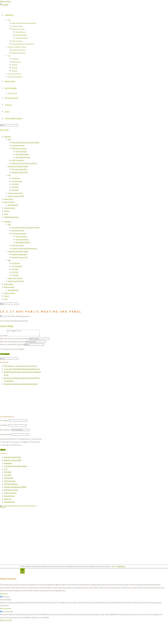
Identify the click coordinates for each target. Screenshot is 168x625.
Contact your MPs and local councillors (24, 163)
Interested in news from (8, 439)
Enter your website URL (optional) (12, 344)
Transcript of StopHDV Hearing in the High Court (22, 369)
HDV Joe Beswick (21, 151)
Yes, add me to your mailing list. (13, 349)
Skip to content (5, 1)
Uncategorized (9, 502)
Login (6, 214)
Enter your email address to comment (13, 342)
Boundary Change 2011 (12, 457)
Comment (3, 336)
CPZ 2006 (15, 190)
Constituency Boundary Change (18, 166)
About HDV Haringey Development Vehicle (25, 142)
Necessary (6, 597)
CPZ (9, 175)
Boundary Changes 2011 (20, 172)
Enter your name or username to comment (15, 339)
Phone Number (5, 434)
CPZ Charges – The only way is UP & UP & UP (20, 366)
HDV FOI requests (18, 160)
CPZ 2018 (15, 184)
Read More (121, 566)
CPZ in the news (17, 181)
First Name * (4, 420)
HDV (9, 139)
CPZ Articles (16, 178)
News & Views (8, 199)
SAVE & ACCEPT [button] (6, 620)
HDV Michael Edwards (23, 157)
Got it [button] (113, 566)
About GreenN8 (9, 202)
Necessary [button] (4, 594)
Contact (6, 211)
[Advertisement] (21, 400)
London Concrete (10, 493)
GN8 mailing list (13, 205)
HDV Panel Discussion (19, 148)
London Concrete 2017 (15, 193)
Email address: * (5, 430)
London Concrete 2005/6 (16, 196)
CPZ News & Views (11, 484)
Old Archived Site (9, 208)
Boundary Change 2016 (19, 169)
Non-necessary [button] (5, 608)
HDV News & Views (18, 145)
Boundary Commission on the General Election (21, 384)
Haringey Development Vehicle (15, 487)
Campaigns (7, 136)
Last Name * (4, 425)
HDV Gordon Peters (22, 154)
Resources (8, 499)
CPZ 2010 (15, 187)
